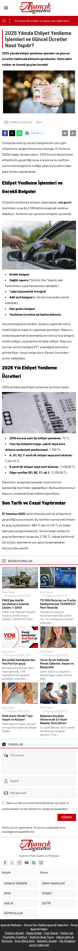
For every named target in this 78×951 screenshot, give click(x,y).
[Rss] (34, 863)
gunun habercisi (39, 945)
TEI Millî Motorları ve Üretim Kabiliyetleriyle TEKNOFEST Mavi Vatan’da (58, 603)
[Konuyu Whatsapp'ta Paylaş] (19, 133)
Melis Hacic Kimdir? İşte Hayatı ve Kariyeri (17, 717)
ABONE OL (37, 133)
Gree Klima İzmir (25, 941)
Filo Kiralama (67, 941)
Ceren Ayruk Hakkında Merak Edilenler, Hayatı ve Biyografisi (57, 663)
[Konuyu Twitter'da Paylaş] (12, 133)
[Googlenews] (41, 863)
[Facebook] (5, 863)
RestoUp (7, 941)
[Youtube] (27, 863)
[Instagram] (19, 863)
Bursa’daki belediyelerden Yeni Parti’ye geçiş (18, 661)
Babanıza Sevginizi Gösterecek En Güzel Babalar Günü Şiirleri (53, 719)
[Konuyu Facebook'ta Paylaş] (5, 133)
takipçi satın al (64, 937)
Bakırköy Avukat (47, 941)
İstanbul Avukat (14, 933)
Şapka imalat (34, 933)
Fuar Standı (51, 933)
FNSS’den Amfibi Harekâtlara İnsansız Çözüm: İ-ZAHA (15, 603)
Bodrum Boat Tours (42, 937)
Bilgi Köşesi (8, 592)
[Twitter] (12, 863)
